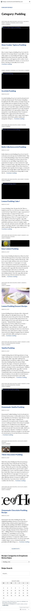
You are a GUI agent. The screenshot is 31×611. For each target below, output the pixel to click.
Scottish (18, 70)
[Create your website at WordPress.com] (15, 1)
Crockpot (26, 21)
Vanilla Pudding (8, 348)
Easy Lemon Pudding (10, 249)
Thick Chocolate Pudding (12, 454)
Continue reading (7, 64)
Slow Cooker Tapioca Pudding (14, 45)
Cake (18, 179)
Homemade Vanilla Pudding (13, 407)
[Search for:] (15, 573)
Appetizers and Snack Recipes (9, 21)
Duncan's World (7, 7)
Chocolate (20, 441)
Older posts (15, 548)
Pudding (13, 22)
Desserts (8, 22)
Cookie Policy (5, 605)
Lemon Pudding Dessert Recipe (14, 306)
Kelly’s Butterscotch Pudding (14, 147)
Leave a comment (6, 24)
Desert (3, 22)
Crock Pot (20, 21)
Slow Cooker (19, 22)
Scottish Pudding (9, 91)
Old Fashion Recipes (10, 343)
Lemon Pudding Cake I (11, 201)
